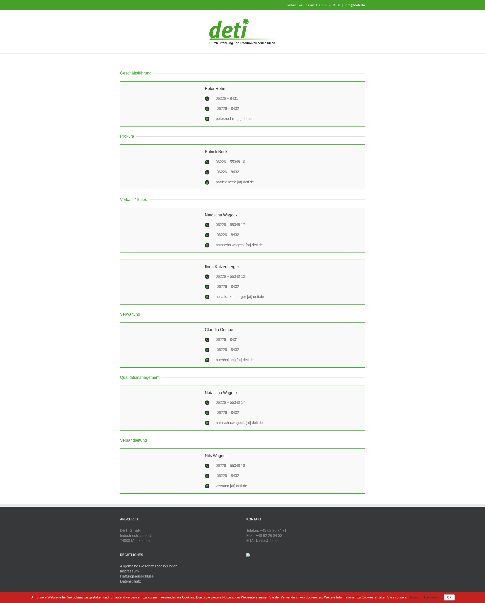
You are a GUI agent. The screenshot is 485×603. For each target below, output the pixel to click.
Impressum (129, 571)
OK (449, 597)
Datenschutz (130, 581)
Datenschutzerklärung (424, 597)
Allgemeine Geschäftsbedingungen (148, 566)
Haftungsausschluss (137, 576)
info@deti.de (355, 5)
